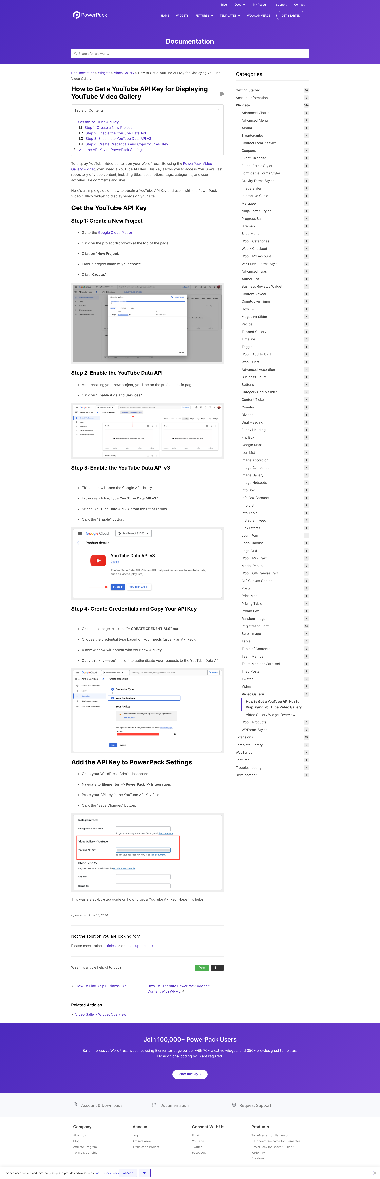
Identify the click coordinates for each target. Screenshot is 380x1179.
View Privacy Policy (107, 1173)
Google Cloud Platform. (117, 232)
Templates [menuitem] (228, 15)
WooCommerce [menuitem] (258, 15)
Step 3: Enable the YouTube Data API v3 (118, 138)
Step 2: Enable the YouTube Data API (116, 133)
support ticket (145, 946)
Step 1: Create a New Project (108, 127)
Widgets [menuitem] (182, 15)
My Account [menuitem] (260, 4)
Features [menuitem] (202, 15)
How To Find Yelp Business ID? (101, 986)
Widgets (104, 73)
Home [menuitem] (165, 15)
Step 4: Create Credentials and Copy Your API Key (127, 144)
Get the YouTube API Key (98, 122)
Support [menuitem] (281, 4)
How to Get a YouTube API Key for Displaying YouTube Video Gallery (274, 704)
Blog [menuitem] (224, 4)
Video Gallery (124, 73)
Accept (128, 1173)
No (144, 1173)
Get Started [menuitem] (291, 15)
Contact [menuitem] (299, 4)
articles (110, 946)
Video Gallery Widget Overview (100, 1014)
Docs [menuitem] (238, 4)
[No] (375, 1173)
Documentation (82, 73)
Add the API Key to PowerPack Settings (111, 150)
